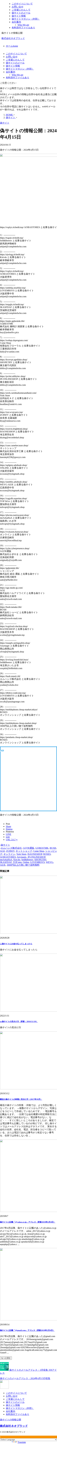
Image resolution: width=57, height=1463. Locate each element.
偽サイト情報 (13, 66)
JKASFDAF (6, 862)
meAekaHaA (6, 859)
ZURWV (10, 851)
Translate (22, 1442)
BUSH (53, 848)
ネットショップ (24, 851)
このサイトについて (16, 53)
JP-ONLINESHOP (36, 857)
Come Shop (38, 851)
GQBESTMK (42, 848)
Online (26, 862)
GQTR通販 (28, 848)
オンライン (9, 854)
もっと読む (6, 1358)
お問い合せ (12, 56)
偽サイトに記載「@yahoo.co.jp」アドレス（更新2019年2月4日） (27, 1222)
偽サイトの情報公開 (10, 1419)
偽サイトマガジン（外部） (20, 69)
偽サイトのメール (15, 63)
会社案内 (10, 72)
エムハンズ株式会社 (11, 848)
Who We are (17, 75)
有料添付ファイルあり (17, 77)
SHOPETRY (40, 859)
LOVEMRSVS (37, 862)
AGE (2, 851)
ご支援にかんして (15, 59)
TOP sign (17, 862)
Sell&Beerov (27, 859)
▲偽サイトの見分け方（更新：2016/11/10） (19, 1021)
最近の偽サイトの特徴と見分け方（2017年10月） (21, 1099)
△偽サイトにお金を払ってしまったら (16, 944)
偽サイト (5, 845)
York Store (21, 854)
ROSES (47, 854)
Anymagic (21, 857)
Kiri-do (16, 859)
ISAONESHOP (34, 854)
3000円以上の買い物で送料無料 (23, 865)
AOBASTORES (8, 857)
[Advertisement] (28, 782)
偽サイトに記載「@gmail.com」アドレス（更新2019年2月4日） (27, 1330)
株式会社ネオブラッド (13, 38)
